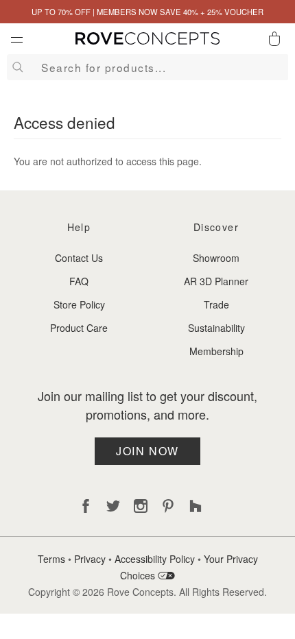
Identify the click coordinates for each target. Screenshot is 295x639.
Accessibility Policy (155, 559)
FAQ (78, 281)
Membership (216, 351)
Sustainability (216, 328)
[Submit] (16, 67)
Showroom (216, 258)
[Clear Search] (278, 67)
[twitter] (113, 506)
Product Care (79, 328)
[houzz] (195, 506)
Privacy (90, 559)
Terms (51, 559)
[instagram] (141, 506)
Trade (216, 304)
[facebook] (86, 506)
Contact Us (79, 258)
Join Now (147, 451)
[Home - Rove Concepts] (147, 40)
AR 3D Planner (216, 281)
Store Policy (79, 304)
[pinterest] (168, 506)
